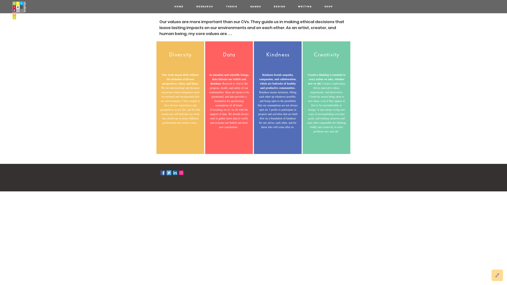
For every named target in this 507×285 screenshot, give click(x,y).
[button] (497, 275)
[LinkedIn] (175, 172)
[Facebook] (162, 172)
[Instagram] (181, 172)
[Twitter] (169, 172)
